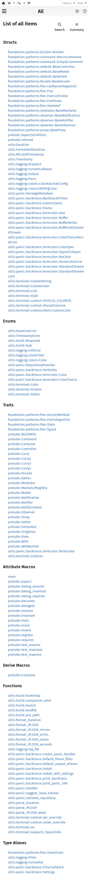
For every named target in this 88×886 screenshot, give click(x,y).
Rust (80, 3)
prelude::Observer (21, 512)
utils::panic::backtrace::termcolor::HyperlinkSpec (44, 252)
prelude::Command (22, 439)
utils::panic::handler (23, 788)
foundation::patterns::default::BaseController (41, 67)
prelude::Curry (18, 454)
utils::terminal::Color (23, 384)
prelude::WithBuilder (23, 546)
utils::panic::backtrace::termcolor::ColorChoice (42, 380)
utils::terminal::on (21, 827)
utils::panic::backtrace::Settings (31, 872)
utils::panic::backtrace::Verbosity (32, 370)
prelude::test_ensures (24, 645)
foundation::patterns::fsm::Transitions (35, 853)
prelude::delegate (21, 606)
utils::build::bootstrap (24, 696)
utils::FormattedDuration (26, 149)
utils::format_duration (24, 720)
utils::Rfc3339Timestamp (26, 154)
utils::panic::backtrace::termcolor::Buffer (38, 218)
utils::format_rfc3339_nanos (28, 739)
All (41, 11)
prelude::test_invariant (25, 650)
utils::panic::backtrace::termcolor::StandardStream (46, 266)
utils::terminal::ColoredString (29, 281)
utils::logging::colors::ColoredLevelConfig (38, 184)
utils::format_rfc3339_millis (28, 735)
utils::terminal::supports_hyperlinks (34, 832)
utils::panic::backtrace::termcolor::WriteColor (41, 551)
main (12, 577)
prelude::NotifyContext (25, 507)
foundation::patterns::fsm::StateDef (34, 106)
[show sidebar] (4, 11)
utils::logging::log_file (23, 749)
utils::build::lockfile (22, 710)
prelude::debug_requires (26, 596)
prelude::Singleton (22, 532)
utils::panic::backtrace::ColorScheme (35, 203)
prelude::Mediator (21, 483)
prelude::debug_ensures (26, 586)
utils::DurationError (22, 331)
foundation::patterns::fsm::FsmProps (35, 101)
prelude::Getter (19, 478)
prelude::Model (19, 493)
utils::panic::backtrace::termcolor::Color (37, 375)
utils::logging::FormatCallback (30, 169)
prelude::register (20, 635)
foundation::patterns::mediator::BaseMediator (42, 111)
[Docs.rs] (3, 3)
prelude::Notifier (20, 502)
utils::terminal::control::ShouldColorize (36, 305)
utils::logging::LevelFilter (26, 355)
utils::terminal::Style (23, 296)
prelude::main (18, 620)
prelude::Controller (22, 449)
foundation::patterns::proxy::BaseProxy (37, 130)
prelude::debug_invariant (27, 591)
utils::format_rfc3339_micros (29, 730)
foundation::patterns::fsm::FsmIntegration (39, 420)
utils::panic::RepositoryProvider (31, 365)
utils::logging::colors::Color (27, 360)
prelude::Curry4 (19, 468)
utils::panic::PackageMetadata (30, 193)
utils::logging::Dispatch (25, 164)
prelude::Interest (20, 140)
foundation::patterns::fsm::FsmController (38, 96)
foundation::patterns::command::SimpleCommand (45, 62)
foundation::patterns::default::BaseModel (38, 72)
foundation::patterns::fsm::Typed (32, 429)
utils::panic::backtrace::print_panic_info (38, 783)
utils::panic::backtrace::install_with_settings (40, 774)
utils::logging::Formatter (25, 862)
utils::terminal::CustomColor (29, 286)
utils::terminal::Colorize (25, 556)
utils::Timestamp (20, 159)
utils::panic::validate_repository (32, 798)
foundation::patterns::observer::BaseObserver (42, 125)
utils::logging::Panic (22, 179)
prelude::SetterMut (22, 527)
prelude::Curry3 (19, 463)
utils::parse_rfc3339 (22, 808)
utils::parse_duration (23, 803)
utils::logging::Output (23, 174)
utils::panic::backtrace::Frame (30, 208)
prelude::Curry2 (19, 459)
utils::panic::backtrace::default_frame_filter (40, 759)
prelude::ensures (20, 611)
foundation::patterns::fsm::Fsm (30, 91)
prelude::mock (18, 625)
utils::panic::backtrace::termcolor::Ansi (36, 213)
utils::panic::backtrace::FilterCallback (36, 867)
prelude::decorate (21, 601)
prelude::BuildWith (22, 434)
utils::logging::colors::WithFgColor (32, 188)
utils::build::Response (24, 341)
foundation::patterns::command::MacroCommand (44, 57)
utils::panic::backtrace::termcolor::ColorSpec (41, 247)
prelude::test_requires (24, 655)
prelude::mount (19, 630)
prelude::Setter (19, 522)
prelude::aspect (20, 581)
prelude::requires (21, 640)
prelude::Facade (20, 473)
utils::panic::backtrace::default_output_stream (42, 764)
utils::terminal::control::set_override (35, 817)
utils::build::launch (22, 705)
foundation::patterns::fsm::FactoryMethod (39, 415)
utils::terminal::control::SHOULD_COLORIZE (39, 301)
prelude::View (18, 537)
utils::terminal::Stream (25, 389)
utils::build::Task (20, 345)
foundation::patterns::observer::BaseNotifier (40, 120)
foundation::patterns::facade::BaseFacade (39, 81)
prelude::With (18, 541)
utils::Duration (18, 145)
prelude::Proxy (19, 517)
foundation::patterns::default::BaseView (37, 76)
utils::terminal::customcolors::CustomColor (39, 310)
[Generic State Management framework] (11, 3)
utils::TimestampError (24, 336)
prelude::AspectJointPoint (27, 135)
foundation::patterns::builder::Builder (36, 52)
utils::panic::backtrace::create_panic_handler (42, 754)
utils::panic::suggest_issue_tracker (33, 793)
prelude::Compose (21, 444)
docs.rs (67, 3)
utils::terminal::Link (22, 291)
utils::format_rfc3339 (23, 725)
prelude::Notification (23, 498)
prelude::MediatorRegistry (27, 488)
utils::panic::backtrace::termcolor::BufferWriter (42, 223)
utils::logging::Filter (22, 857)
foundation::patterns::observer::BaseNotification (44, 115)
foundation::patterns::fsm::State (31, 424)
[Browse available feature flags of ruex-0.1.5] (29, 3)
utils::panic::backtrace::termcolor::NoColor (39, 257)
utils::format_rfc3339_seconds (30, 744)
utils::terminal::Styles (24, 394)
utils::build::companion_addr (29, 700)
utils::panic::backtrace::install (30, 769)
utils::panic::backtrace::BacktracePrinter (38, 198)
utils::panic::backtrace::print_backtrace (37, 778)
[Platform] (21, 3)
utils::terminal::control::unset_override (36, 822)
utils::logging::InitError (24, 350)
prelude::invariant (21, 616)
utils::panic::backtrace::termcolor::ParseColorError (45, 262)
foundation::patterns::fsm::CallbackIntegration (42, 86)
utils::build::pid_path (23, 715)
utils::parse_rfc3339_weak (27, 813)
